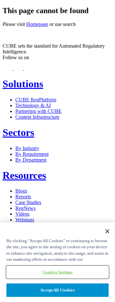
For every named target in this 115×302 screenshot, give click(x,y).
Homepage (37, 24)
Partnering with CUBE (38, 111)
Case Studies (28, 202)
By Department (30, 160)
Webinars (24, 219)
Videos (22, 214)
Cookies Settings (57, 272)
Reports (23, 196)
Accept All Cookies (57, 290)
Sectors (18, 132)
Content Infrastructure (37, 117)
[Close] (107, 231)
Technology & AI (33, 105)
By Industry (27, 148)
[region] (57, 262)
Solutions (23, 84)
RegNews (25, 208)
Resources (24, 175)
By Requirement (32, 154)
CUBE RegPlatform (35, 99)
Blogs (21, 191)
